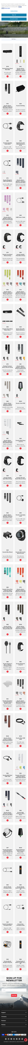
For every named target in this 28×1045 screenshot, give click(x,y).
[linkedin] (19, 1039)
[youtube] (14, 1039)
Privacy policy (7, 8)
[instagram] (6, 1039)
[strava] (22, 1039)
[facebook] (8, 1039)
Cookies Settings (14, 11)
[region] (14, 11)
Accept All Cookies (14, 19)
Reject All (14, 15)
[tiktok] (17, 1039)
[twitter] (11, 1039)
